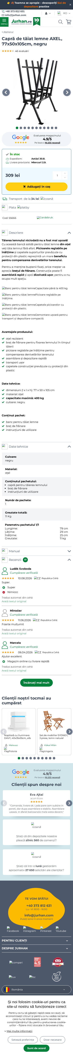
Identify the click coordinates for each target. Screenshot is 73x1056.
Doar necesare (52, 1039)
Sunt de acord (36, 1048)
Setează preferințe (23, 1039)
